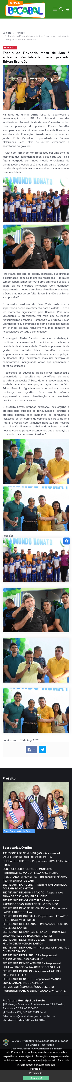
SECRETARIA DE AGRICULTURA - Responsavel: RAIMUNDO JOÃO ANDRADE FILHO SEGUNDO (31, 902)
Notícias (11, 47)
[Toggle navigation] (54, 9)
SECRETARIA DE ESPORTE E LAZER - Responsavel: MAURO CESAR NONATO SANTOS (34, 941)
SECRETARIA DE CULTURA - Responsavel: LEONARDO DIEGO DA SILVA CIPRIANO (35, 918)
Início (8, 32)
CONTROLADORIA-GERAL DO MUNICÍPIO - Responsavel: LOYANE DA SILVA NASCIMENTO (30, 871)
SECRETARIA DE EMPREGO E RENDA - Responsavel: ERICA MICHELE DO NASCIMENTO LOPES (34, 933)
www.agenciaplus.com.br (47, 1048)
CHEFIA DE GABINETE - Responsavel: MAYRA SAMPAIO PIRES (36, 863)
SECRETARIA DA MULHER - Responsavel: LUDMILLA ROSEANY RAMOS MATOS (35, 886)
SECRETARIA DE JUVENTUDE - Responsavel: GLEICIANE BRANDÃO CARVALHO (30, 957)
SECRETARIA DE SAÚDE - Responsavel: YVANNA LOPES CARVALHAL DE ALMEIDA (32, 981)
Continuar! (36, 1078)
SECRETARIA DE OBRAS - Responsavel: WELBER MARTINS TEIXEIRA (32, 973)
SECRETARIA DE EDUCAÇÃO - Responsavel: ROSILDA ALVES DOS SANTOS (35, 926)
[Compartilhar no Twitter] (42, 749)
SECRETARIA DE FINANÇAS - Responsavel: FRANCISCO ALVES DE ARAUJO (36, 949)
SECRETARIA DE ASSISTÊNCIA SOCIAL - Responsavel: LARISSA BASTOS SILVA (35, 910)
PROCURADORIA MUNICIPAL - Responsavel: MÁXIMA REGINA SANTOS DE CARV (35, 878)
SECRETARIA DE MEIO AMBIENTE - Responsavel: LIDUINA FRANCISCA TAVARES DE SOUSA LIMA (32, 965)
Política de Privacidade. (36, 1070)
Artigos (21, 32)
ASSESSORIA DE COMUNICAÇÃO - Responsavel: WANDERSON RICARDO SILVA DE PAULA (31, 855)
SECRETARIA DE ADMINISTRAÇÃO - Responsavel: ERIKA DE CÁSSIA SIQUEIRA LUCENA (33, 894)
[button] (61, 9)
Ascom (11, 740)
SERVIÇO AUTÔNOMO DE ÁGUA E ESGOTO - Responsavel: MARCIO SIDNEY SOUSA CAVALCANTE (34, 989)
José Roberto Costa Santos (18, 831)
